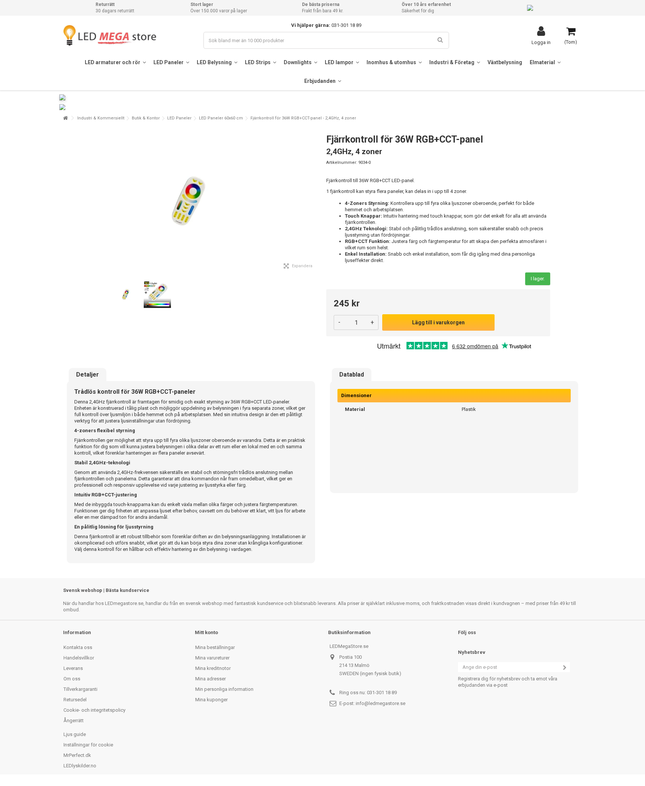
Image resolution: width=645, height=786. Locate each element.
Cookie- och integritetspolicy (94, 710)
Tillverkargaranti (80, 689)
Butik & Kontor (146, 118)
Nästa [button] (314, 201)
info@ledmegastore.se (380, 703)
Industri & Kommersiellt (100, 118)
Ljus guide (74, 734)
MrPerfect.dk (77, 755)
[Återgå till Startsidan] (65, 118)
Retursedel (75, 699)
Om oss (71, 678)
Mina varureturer (212, 658)
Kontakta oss (77, 647)
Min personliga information (224, 689)
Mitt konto (206, 632)
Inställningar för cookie (88, 745)
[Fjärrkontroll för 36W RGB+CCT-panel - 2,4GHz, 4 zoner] (126, 294)
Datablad (351, 375)
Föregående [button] (67, 201)
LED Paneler (179, 118)
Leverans (73, 668)
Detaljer (87, 375)
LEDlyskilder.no (79, 765)
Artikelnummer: (341, 162)
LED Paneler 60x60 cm (221, 118)
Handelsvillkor (78, 658)
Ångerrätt (73, 720)
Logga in (541, 42)
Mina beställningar (215, 647)
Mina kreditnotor (213, 668)
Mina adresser (210, 678)
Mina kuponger (211, 699)
